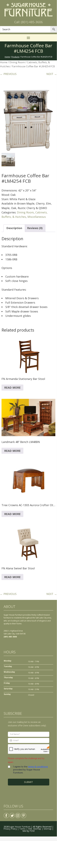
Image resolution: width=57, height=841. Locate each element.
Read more (12, 387)
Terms (22, 828)
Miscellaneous (36, 217)
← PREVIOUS (8, 74)
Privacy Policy (10, 828)
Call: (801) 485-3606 (28, 22)
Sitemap (48, 828)
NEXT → (51, 74)
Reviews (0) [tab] (34, 228)
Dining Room (17, 62)
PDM (32, 830)
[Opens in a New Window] (6, 814)
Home (3, 62)
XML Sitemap (34, 828)
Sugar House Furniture (19, 826)
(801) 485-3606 (10, 636)
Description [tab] (14, 228)
